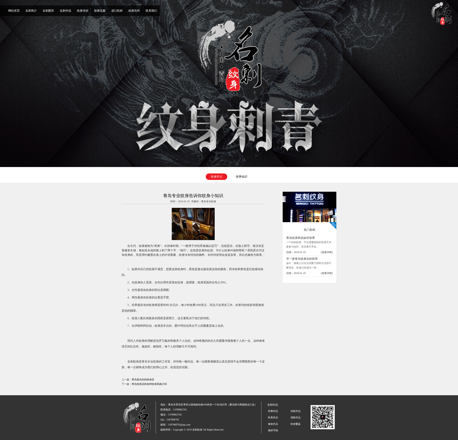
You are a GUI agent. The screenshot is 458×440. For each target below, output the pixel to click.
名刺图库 (48, 10)
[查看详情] (326, 252)
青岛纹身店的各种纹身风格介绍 (149, 384)
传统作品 (296, 411)
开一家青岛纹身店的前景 (302, 258)
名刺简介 (31, 10)
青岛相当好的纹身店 (143, 379)
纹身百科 (134, 10)
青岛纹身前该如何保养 (300, 237)
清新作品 (296, 417)
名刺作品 (65, 10)
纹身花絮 (100, 10)
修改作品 (273, 424)
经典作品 (273, 411)
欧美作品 (273, 417)
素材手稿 (273, 430)
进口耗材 (117, 10)
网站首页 (14, 10)
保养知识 (241, 176)
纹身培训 (82, 10)
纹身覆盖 (296, 424)
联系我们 (151, 10)
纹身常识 (216, 176)
